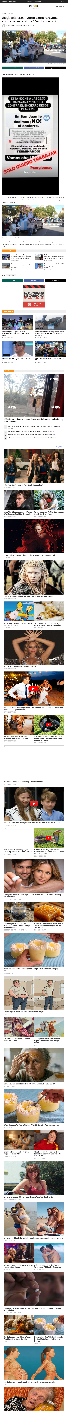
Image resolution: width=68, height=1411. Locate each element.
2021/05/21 (31, 25)
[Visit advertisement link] (34, 296)
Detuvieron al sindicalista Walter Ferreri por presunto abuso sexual (54, 266)
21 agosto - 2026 (41, 362)
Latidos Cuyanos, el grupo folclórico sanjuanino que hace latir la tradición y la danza (21, 256)
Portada (4, 13)
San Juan (10, 13)
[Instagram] (64, 1)
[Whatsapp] (66, 1)
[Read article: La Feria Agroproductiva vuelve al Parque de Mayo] (50, 349)
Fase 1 (13, 275)
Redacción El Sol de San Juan (16, 25)
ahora (8, 275)
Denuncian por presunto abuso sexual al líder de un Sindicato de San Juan (31, 431)
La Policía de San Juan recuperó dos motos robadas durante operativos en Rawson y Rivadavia (49, 333)
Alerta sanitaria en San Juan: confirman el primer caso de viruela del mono (32, 438)
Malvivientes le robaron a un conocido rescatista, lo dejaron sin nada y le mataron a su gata (54, 256)
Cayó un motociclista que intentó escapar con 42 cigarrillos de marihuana (31, 434)
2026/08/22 (15, 260)
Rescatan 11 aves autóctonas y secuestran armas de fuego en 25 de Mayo (21, 266)
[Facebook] (61, 1)
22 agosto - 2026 (8, 337)
